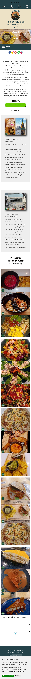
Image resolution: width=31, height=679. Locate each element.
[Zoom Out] (29, 627)
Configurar (17, 675)
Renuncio (11, 675)
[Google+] (15, 52)
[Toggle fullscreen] (29, 632)
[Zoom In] (29, 624)
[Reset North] (29, 629)
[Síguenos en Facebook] (10, 52)
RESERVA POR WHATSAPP (15, 105)
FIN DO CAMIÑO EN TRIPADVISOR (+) (15, 617)
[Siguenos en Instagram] (12, 52)
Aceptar (5, 675)
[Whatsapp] (18, 52)
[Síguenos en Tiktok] (21, 52)
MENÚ (8, 46)
